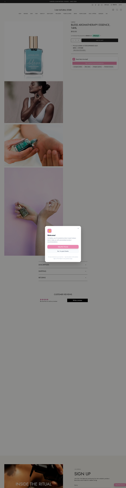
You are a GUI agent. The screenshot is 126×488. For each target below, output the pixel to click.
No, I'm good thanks (63, 251)
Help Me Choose (63, 247)
